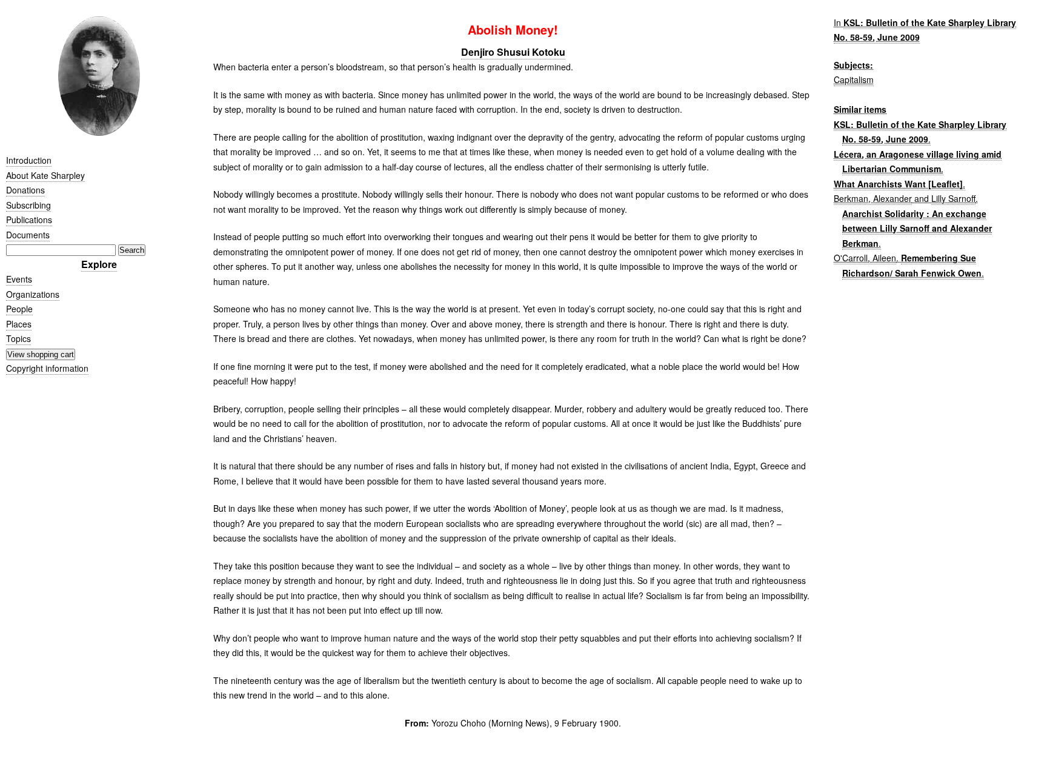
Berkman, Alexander (873, 198)
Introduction (29, 160)
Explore (99, 264)
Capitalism (854, 79)
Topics (18, 338)
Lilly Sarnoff (953, 198)
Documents (28, 235)
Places (19, 324)
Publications (29, 219)
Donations (25, 190)
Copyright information (47, 368)
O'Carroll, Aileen (865, 258)
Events (19, 279)
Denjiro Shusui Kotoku (513, 52)
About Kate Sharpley (45, 175)
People (19, 309)
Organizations (32, 294)
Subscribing (28, 205)
